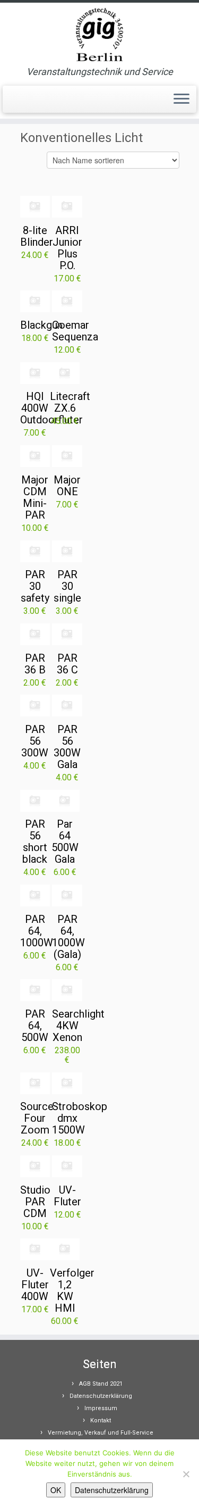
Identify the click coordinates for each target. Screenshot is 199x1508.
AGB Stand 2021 (101, 1383)
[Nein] (185, 1474)
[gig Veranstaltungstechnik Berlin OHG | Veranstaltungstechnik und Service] (99, 34)
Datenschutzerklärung (101, 1396)
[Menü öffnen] (181, 99)
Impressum (100, 1408)
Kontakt (100, 1420)
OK (55, 1490)
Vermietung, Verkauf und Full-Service (100, 1432)
